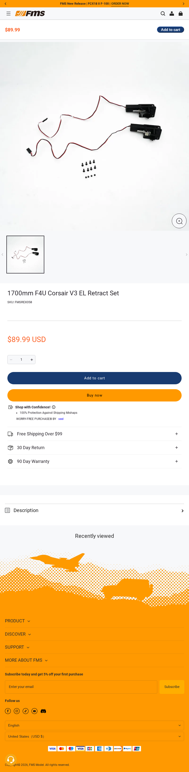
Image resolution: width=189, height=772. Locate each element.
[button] (8, 13)
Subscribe (171, 687)
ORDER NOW (120, 3)
